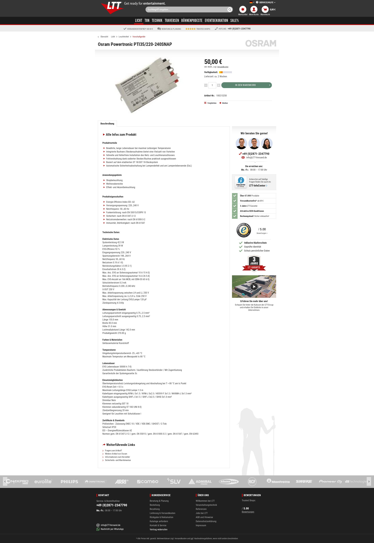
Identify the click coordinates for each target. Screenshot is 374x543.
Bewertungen (248, 511)
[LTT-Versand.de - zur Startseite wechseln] (112, 8)
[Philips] (43, 481)
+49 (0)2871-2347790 (239, 28)
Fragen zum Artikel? (113, 450)
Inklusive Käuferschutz (255, 242)
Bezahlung (155, 509)
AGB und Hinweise (204, 517)
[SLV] (147, 481)
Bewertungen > (262, 233)
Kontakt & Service (158, 525)
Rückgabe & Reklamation (161, 517)
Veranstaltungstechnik (206, 505)
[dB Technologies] (330, 481)
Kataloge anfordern (159, 521)
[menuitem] (247, 2)
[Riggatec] (356, 481)
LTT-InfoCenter (257, 185)
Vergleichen (211, 103)
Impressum (201, 525)
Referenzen (201, 509)
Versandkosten (222, 67)
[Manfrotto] (252, 481)
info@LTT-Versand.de (256, 157)
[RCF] (226, 481)
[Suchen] (230, 9)
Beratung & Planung (159, 500)
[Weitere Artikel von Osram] (260, 43)
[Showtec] (200, 481)
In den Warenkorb (245, 85)
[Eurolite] (17, 481)
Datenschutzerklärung (206, 521)
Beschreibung (107, 123)
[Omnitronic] (69, 481)
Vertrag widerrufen (158, 529)
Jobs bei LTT (202, 513)
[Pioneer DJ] (304, 481)
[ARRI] (95, 481)
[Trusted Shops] (243, 230)
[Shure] (278, 481)
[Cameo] (121, 481)
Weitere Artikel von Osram (116, 453)
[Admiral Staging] (174, 481)
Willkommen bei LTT (205, 500)
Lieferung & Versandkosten (162, 513)
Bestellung (155, 505)
